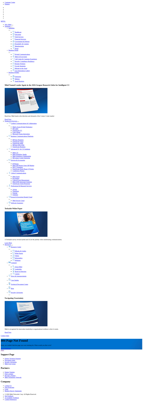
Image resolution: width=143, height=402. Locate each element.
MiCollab (15, 129)
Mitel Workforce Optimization (21, 156)
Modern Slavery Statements (13, 391)
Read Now (8, 119)
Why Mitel (8, 24)
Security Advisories (17, 292)
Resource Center (16, 247)
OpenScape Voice (17, 141)
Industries (11, 28)
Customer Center (10, 2)
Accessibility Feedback (12, 398)
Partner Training (10, 372)
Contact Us (8, 386)
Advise (14, 189)
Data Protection (9, 387)
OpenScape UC (17, 130)
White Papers (19, 253)
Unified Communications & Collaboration (24, 123)
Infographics (18, 258)
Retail (16, 48)
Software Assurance (17, 203)
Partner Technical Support (13, 358)
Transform (15, 191)
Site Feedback (9, 396)
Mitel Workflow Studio (19, 154)
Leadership (18, 269)
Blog (12, 288)
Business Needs (13, 50)
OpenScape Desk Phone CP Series (23, 169)
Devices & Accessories (18, 160)
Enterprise (18, 76)
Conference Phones (18, 171)
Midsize (17, 79)
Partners (7, 4)
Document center (10, 360)
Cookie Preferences (11, 399)
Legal (6, 389)
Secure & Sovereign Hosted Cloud (21, 197)
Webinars (18, 260)
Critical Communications (18, 173)
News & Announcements (18, 276)
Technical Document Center (19, 284)
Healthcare (18, 32)
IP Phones (15, 164)
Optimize (15, 195)
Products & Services (11, 121)
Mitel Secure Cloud (18, 200)
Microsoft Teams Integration (21, 134)
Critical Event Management (20, 180)
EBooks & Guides (20, 251)
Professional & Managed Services (21, 186)
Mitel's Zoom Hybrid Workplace (22, 127)
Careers (17, 274)
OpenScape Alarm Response (21, 183)
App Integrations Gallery (22, 71)
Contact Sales (5, 336)
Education (18, 34)
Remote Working (20, 64)
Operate (14, 193)
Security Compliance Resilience (24, 61)
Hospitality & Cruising (22, 44)
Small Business (19, 81)
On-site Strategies (20, 66)
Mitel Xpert (16, 176)
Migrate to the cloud (21, 68)
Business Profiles (14, 72)
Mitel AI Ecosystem (21, 57)
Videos (17, 256)
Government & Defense (22, 41)
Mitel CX (15, 153)
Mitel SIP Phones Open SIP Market (23, 165)
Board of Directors (20, 271)
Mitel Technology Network (13, 377)
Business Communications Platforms (22, 136)
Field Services (19, 37)
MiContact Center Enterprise (21, 158)
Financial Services (20, 39)
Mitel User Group (10, 364)
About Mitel (18, 267)
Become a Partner (10, 375)
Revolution (15, 178)
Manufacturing (19, 46)
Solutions (8, 26)
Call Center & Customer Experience (26, 59)
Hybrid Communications (22, 54)
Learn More (8, 243)
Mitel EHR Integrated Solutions (22, 182)
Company (14, 263)
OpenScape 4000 (17, 143)
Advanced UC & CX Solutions (20, 149)
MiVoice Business (18, 140)
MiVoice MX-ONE (18, 145)
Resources (8, 244)
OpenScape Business (18, 147)
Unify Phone (16, 132)
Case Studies (15, 280)
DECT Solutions (17, 167)
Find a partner (9, 374)
